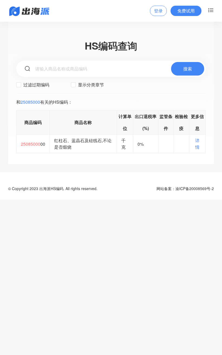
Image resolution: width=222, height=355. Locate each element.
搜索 (187, 69)
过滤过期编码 (35, 85)
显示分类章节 (90, 85)
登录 (158, 11)
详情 (197, 143)
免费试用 (186, 11)
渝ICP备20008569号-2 (194, 188)
